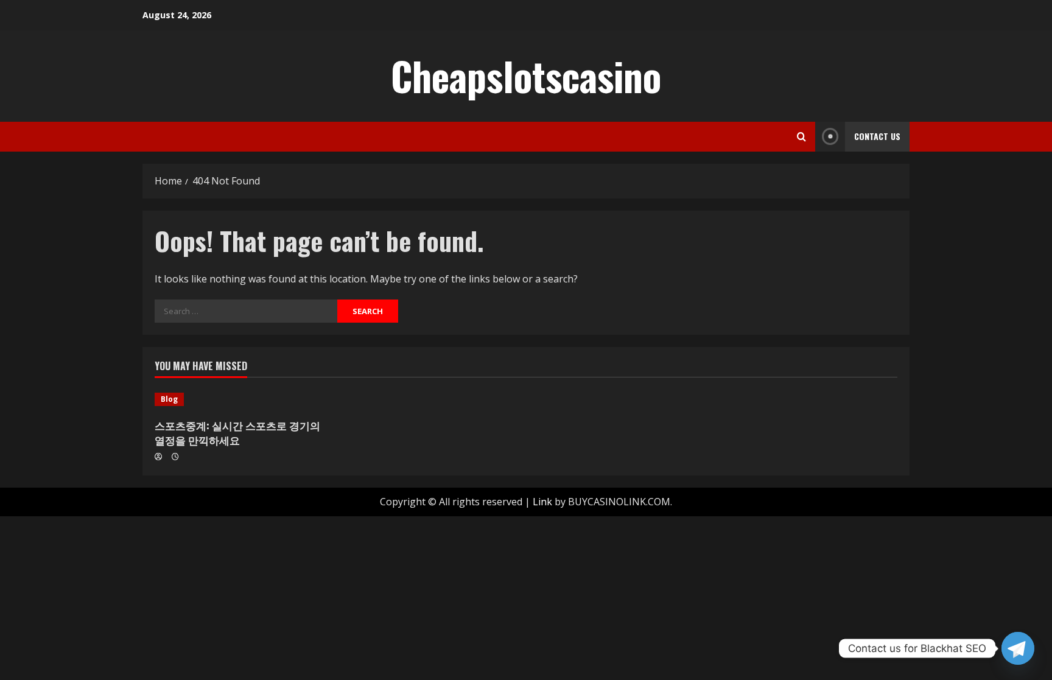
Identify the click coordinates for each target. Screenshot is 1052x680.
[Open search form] (801, 137)
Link (542, 501)
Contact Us (877, 136)
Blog (169, 399)
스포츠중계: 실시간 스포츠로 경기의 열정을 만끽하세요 (237, 432)
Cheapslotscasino (526, 75)
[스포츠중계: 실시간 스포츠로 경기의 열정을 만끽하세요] (243, 399)
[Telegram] (1017, 648)
